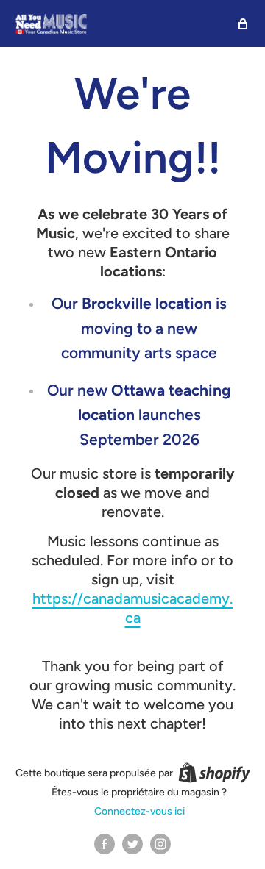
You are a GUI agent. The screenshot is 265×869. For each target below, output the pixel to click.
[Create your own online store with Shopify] (214, 772)
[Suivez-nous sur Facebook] (104, 843)
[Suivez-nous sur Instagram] (160, 843)
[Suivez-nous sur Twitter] (132, 843)
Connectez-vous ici (139, 811)
